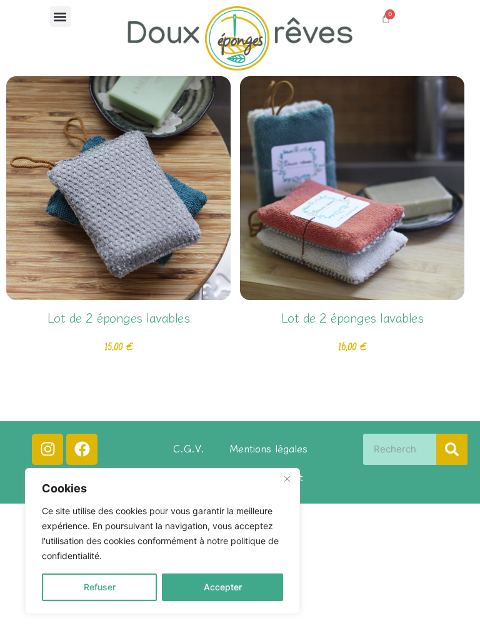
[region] (162, 541)
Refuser (100, 587)
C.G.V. (188, 448)
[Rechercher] (452, 449)
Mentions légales (268, 448)
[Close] (286, 478)
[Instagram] (47, 449)
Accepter (223, 587)
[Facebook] (82, 449)
